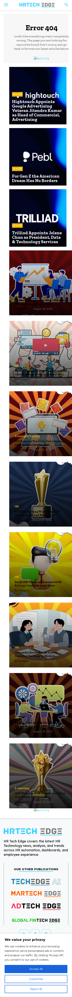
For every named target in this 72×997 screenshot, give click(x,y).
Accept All (36, 969)
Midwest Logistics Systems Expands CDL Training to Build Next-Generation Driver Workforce (40, 302)
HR (17, 295)
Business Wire (22, 308)
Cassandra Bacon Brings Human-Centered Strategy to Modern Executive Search (37, 654)
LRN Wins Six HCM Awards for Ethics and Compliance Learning (40, 795)
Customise (36, 979)
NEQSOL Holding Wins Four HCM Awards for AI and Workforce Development (37, 513)
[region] (36, 965)
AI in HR (17, 94)
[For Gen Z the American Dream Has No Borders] (37, 157)
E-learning (22, 788)
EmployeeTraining (27, 436)
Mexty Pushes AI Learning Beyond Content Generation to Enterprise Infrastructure (38, 372)
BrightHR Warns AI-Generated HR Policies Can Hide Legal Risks (38, 583)
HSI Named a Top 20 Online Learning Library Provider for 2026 (40, 443)
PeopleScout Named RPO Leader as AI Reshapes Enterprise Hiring (40, 724)
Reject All (36, 989)
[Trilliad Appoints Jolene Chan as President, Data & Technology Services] (37, 218)
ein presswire (22, 379)
